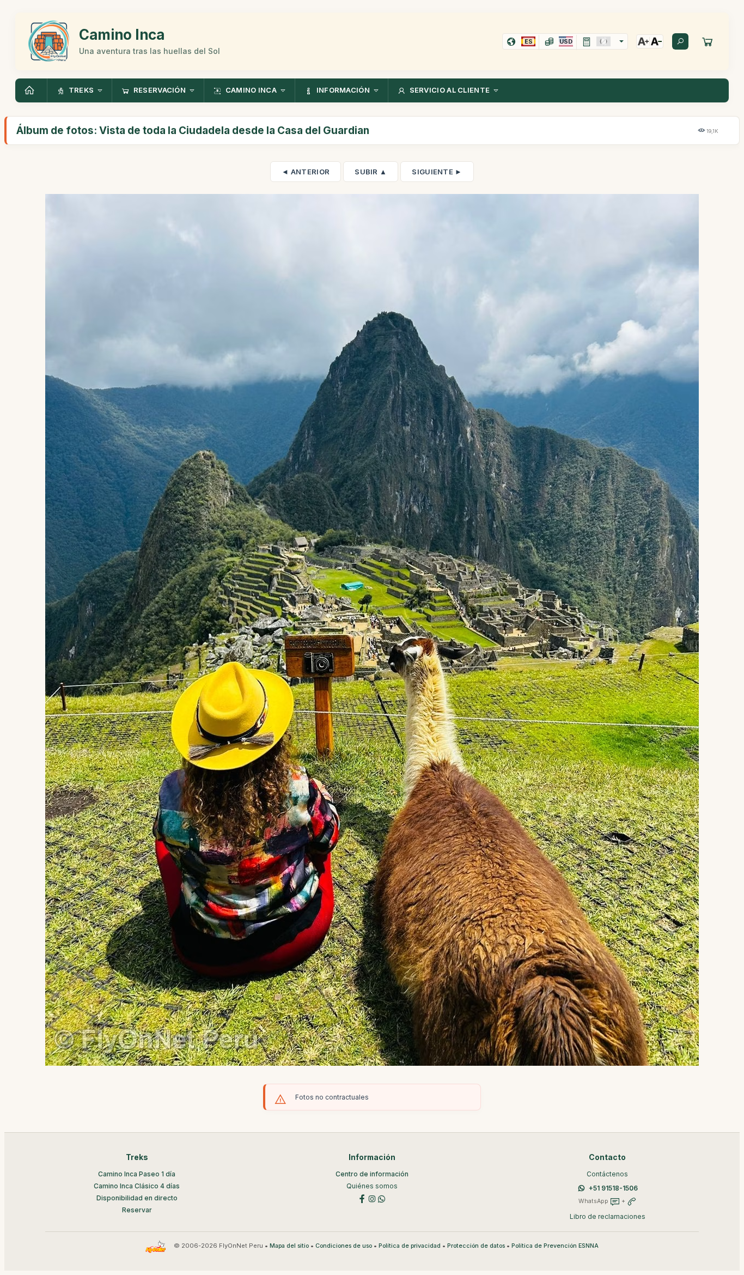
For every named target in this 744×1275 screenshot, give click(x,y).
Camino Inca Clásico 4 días (137, 1186)
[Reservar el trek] (707, 41)
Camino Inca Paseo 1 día (136, 1174)
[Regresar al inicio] (31, 90)
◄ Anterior (306, 171)
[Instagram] (372, 1198)
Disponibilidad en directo (137, 1198)
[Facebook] (362, 1198)
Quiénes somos (372, 1186)
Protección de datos (476, 1245)
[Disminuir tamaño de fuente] (656, 41)
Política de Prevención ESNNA (555, 1245)
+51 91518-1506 (613, 1188)
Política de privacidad (410, 1245)
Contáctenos (607, 1174)
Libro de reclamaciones (607, 1216)
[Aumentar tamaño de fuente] (643, 41)
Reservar (137, 1210)
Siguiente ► (437, 171)
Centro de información (372, 1174)
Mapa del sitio (289, 1245)
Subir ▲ (371, 171)
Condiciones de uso (343, 1245)
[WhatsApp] (382, 1198)
